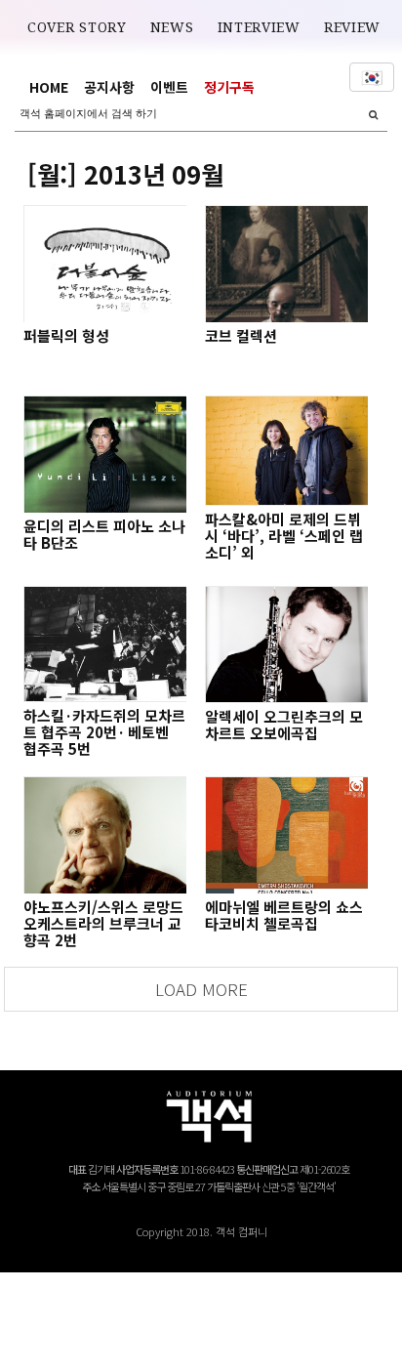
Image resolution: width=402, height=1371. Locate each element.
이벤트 (169, 87)
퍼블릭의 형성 (66, 335)
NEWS (172, 27)
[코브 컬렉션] (286, 263)
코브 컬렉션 (241, 335)
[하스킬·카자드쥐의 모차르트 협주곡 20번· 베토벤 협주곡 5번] (104, 644)
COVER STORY (77, 27)
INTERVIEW (259, 27)
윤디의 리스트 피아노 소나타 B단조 (104, 534)
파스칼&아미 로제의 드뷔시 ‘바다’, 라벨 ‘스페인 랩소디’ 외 (284, 536)
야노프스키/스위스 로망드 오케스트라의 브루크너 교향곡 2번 (103, 923)
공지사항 (109, 87)
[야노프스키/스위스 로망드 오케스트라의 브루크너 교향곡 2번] (104, 834)
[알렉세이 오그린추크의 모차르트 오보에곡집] (286, 644)
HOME (48, 87)
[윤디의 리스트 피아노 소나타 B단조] (104, 454)
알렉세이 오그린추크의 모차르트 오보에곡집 (284, 724)
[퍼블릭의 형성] (104, 263)
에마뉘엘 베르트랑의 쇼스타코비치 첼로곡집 (284, 915)
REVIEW (352, 27)
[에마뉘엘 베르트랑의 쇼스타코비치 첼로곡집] (286, 834)
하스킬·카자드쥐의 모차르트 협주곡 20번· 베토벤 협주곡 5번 (104, 732)
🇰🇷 (371, 77)
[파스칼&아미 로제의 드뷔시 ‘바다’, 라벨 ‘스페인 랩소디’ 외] (286, 450)
